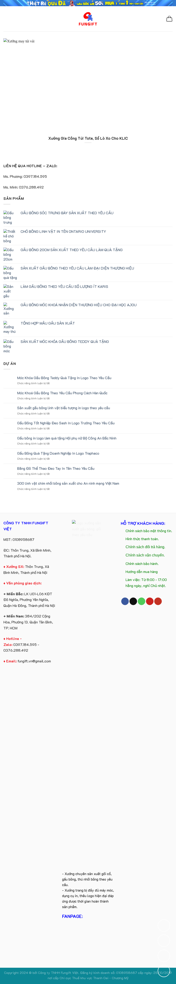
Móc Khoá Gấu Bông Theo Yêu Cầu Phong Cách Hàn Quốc (62, 393)
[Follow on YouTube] (158, 601)
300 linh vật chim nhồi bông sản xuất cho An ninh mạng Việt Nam (68, 483)
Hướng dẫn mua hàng (142, 571)
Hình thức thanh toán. (142, 538)
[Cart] (169, 18)
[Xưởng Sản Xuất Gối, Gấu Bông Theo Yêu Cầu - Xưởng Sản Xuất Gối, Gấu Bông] (88, 18)
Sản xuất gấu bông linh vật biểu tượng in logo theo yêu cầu (63, 408)
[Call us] (141, 601)
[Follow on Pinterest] (150, 601)
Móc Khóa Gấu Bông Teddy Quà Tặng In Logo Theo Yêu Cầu (64, 377)
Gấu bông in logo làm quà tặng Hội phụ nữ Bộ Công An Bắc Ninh (66, 438)
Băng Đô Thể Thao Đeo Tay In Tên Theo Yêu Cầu (55, 468)
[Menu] (6, 18)
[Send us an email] (133, 601)
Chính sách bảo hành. (142, 563)
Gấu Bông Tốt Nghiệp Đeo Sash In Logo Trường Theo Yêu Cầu (66, 423)
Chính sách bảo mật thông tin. (149, 530)
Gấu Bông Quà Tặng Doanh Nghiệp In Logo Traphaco (58, 453)
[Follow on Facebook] (125, 601)
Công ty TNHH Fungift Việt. (59, 972)
